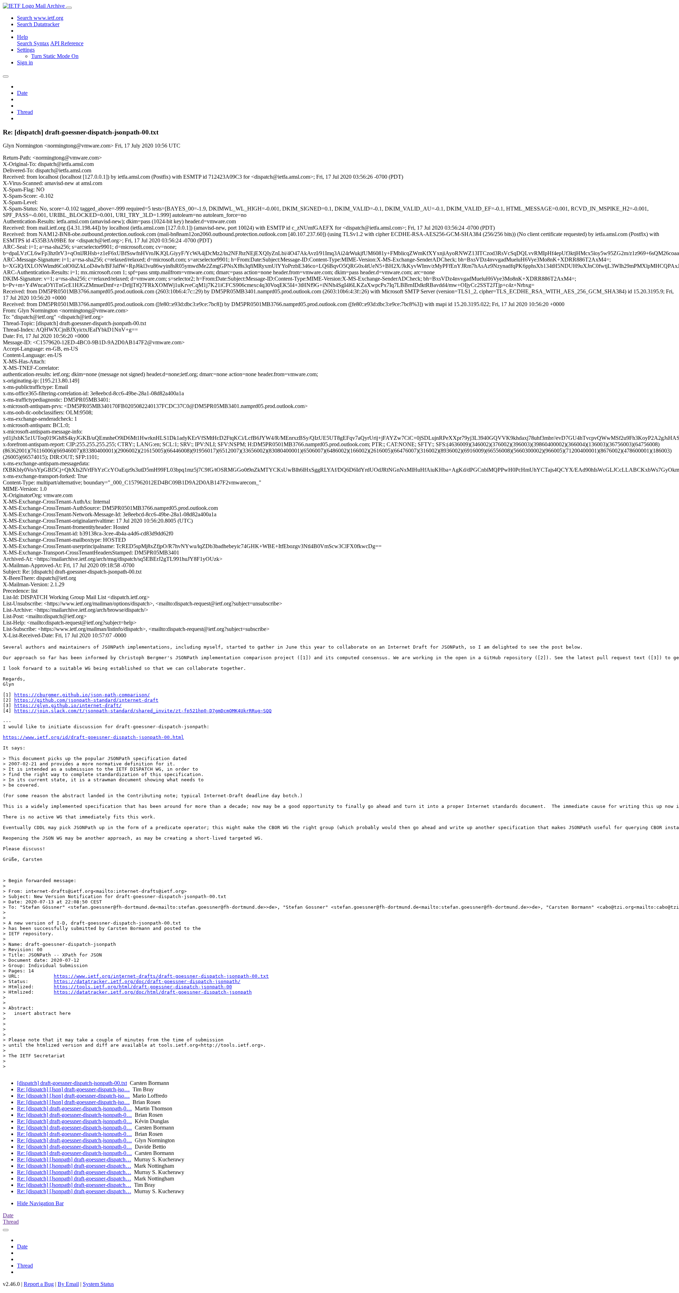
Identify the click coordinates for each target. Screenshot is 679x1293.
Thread (25, 112)
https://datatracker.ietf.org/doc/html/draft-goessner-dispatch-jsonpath (153, 992)
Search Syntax (33, 43)
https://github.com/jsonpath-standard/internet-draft (86, 700)
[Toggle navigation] (69, 8)
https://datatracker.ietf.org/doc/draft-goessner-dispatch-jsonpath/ (147, 981)
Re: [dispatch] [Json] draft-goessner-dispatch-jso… (73, 1089)
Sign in (25, 62)
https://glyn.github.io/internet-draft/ (68, 705)
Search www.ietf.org (40, 18)
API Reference (66, 43)
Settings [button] (26, 50)
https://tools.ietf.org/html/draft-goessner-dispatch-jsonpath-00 (143, 986)
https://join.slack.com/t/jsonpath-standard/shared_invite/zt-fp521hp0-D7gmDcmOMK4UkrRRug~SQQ (143, 710)
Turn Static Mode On (55, 56)
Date (22, 93)
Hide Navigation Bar (40, 1203)
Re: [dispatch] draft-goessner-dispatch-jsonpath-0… (74, 1108)
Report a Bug (39, 1284)
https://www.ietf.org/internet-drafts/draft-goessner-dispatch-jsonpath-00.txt (161, 976)
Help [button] (22, 37)
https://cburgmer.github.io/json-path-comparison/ (82, 694)
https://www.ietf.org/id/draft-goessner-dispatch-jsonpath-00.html (93, 737)
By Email (68, 1284)
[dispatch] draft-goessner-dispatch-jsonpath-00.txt (72, 1083)
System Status (98, 1284)
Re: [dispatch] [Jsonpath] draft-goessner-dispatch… (74, 1159)
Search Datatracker (38, 24)
